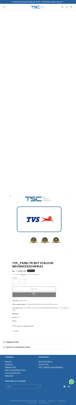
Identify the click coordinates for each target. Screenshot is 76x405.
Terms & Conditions (45, 361)
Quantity (14, 278)
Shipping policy (33, 403)
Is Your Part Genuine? (13, 373)
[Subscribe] (38, 386)
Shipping (23, 274)
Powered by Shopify (31, 401)
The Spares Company (20, 401)
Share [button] (16, 331)
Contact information (44, 403)
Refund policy (42, 401)
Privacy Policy (43, 364)
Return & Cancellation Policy (15, 370)
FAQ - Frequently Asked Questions (50, 367)
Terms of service (61, 401)
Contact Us (9, 364)
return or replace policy (25, 326)
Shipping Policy (10, 367)
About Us (8, 361)
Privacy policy (51, 401)
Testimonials (9, 376)
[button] (4, 7)
